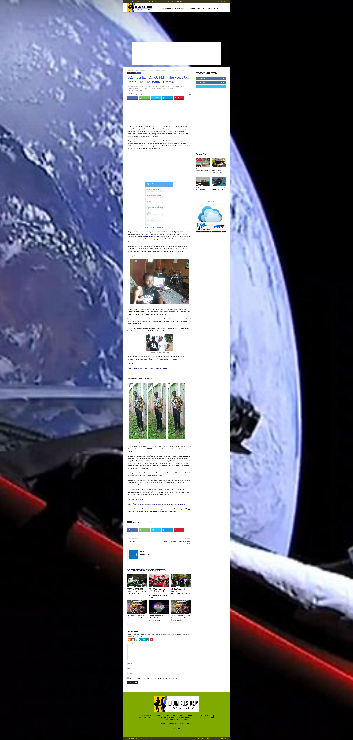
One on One (180, 9)
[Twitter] (224, 1)
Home (129, 70)
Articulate (213, 9)
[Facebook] (215, 1)
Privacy (207, 738)
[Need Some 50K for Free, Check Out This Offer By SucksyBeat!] (181, 607)
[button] (223, 9)
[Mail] (221, 1)
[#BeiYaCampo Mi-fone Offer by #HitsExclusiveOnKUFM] (181, 580)
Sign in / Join (145, 1)
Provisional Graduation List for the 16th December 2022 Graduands (219, 189)
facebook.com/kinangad (160, 504)
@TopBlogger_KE (137, 522)
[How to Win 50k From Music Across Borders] (137, 607)
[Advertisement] (176, 26)
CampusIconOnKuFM (157, 522)
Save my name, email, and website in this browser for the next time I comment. (153, 678)
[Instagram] (218, 1)
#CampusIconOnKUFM (148, 236)
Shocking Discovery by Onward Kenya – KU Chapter (176, 542)
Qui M (130, 93)
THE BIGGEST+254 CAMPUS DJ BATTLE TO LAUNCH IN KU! (137, 591)
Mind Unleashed (200, 184)
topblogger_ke (181, 504)
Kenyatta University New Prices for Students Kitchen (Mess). (202, 170)
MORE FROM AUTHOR (156, 570)
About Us (156, 1)
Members (200, 738)
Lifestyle (166, 9)
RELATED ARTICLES (136, 570)
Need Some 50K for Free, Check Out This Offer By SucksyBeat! (180, 618)
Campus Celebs (134, 586)
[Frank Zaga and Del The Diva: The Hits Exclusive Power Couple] (159, 607)
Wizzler (158, 511)
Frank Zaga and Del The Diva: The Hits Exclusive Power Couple (158, 618)
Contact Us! (162, 1)
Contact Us (223, 738)
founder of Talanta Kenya (136, 312)
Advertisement (214, 738)
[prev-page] (128, 624)
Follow (222, 82)
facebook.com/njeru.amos (158, 369)
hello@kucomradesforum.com (181, 723)
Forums (151, 1)
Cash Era (152, 511)
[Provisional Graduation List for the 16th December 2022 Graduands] (219, 181)
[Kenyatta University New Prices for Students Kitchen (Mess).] (203, 162)
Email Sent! (131, 541)
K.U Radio (143, 70)
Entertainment (197, 9)
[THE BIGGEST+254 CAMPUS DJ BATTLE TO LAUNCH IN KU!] (137, 580)
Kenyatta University (171, 1)
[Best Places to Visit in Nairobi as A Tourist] (203, 181)
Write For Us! (179, 1)
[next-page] (131, 624)
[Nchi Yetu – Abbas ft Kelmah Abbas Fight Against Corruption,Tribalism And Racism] (159, 580)
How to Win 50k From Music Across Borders (135, 617)
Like (223, 78)
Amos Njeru (147, 522)
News (198, 166)
